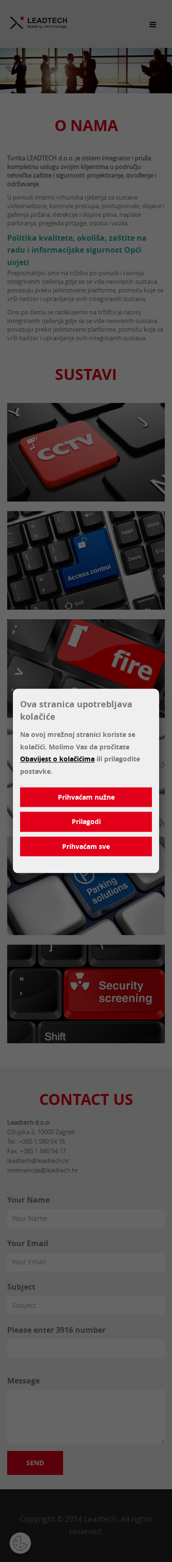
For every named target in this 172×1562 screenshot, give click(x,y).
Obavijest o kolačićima (57, 759)
